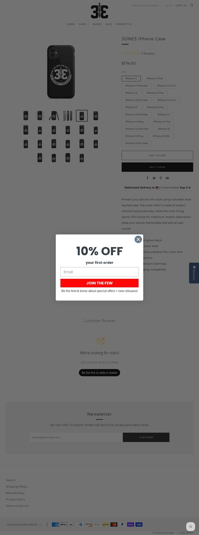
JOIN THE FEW (99, 283)
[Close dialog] (138, 239)
